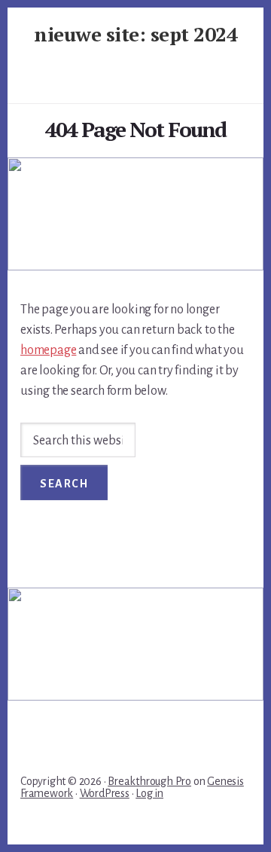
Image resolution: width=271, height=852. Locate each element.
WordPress (104, 793)
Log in (149, 793)
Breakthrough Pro (149, 781)
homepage (48, 350)
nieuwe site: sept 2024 (135, 34)
